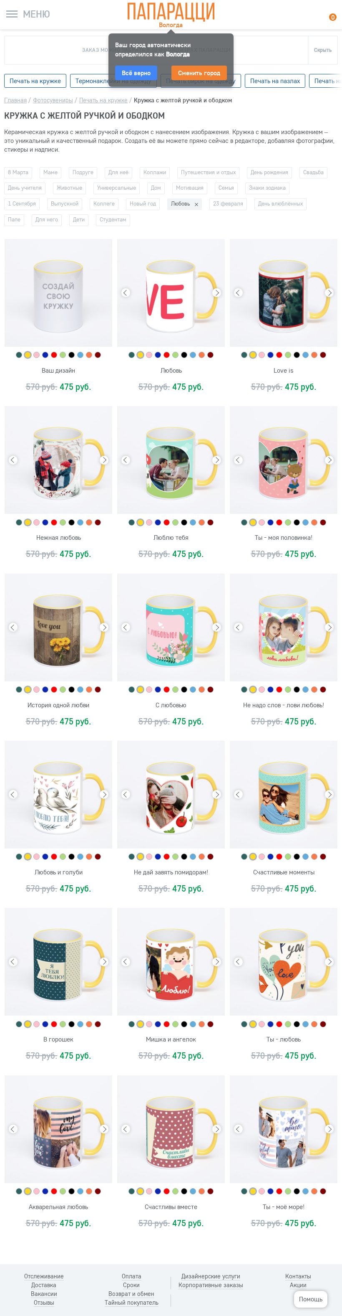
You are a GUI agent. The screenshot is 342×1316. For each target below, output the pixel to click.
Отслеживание (44, 1276)
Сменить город (199, 73)
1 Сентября (22, 203)
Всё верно (136, 73)
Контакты (298, 1276)
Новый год (143, 203)
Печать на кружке (35, 80)
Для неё (118, 172)
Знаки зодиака (267, 187)
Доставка (43, 1285)
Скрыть (323, 49)
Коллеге (104, 203)
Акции (298, 1285)
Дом (156, 187)
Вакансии (44, 1294)
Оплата (131, 1276)
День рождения (269, 172)
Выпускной (64, 203)
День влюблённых (280, 203)
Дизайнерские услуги (210, 1276)
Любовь (180, 203)
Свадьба (313, 172)
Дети (79, 219)
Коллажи (154, 172)
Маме (50, 172)
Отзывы (44, 1302)
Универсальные (116, 187)
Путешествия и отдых (208, 172)
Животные (69, 187)
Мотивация (190, 187)
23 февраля (228, 203)
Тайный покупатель (131, 1302)
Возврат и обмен (131, 1294)
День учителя (25, 187)
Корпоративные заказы (211, 1285)
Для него (46, 219)
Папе (14, 219)
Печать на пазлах (275, 80)
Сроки (131, 1285)
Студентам (113, 219)
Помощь (310, 1299)
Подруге (83, 172)
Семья (226, 187)
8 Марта (18, 172)
